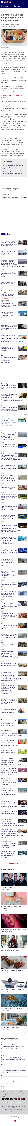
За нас (3, 1106)
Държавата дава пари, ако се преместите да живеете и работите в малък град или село (8, 722)
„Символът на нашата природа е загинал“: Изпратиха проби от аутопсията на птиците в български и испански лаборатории (13, 263)
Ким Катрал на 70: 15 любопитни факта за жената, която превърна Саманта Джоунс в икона (13, 1059)
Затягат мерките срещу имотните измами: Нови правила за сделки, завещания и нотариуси (9, 408)
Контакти (23, 1106)
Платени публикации (16, 1106)
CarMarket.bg (5, 1092)
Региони (17, 6)
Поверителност (10, 1109)
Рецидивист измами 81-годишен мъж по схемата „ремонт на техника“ (9, 710)
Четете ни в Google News (14, 1102)
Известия (15, 1111)
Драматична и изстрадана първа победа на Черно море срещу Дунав (13, 1082)
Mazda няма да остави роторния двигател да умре (8, 252)
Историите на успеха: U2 (9, 887)
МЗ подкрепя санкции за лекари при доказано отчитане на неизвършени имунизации (9, 359)
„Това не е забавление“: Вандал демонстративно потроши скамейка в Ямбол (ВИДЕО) (9, 497)
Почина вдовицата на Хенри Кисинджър (8, 282)
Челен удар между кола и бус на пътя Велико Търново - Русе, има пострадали (9, 854)
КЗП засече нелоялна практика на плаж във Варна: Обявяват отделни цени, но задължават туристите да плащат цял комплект (12, 338)
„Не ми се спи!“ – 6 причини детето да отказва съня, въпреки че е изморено (8, 304)
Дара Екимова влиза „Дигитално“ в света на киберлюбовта (13, 930)
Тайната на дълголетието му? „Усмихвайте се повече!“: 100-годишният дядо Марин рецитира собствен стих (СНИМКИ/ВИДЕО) (11, 457)
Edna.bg (8, 1094)
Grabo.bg (22, 1092)
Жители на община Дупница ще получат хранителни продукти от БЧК (13, 166)
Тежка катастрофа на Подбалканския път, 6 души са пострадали (8, 516)
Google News (7, 197)
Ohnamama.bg (16, 1092)
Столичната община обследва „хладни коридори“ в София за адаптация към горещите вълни (9, 605)
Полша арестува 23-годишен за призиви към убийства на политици (9, 584)
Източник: (3, 182)
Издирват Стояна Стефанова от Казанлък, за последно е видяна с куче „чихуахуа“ (9, 844)
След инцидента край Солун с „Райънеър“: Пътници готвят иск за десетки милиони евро (8, 468)
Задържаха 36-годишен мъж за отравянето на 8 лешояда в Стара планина (9, 701)
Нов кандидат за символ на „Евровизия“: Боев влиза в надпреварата (9, 813)
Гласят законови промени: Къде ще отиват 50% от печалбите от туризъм (8, 791)
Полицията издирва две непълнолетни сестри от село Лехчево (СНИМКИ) (9, 635)
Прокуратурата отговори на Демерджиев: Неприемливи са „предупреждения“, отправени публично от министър (12, 397)
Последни (4, 6)
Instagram (25, 197)
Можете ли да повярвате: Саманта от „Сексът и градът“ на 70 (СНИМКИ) (8, 781)
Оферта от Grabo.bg (5, 416)
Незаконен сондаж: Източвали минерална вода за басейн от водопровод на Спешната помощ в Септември (9, 540)
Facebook (16, 197)
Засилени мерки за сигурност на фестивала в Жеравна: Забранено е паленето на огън (9, 507)
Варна (5, 233)
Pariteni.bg (3, 1094)
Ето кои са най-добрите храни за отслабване (11, 907)
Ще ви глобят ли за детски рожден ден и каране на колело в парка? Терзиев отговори (9, 743)
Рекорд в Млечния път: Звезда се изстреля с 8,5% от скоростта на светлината (13, 1071)
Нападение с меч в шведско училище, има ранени (8, 348)
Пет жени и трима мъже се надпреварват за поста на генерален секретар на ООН (9, 594)
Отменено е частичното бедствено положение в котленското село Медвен (9, 626)
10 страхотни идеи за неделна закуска (13, 1027)
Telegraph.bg (22, 1094)
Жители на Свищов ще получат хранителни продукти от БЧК (13, 173)
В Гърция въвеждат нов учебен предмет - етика (9, 664)
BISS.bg (10, 1092)
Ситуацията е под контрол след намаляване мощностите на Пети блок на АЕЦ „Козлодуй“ (11, 732)
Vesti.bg (12, 1094)
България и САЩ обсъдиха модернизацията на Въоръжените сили (7, 293)
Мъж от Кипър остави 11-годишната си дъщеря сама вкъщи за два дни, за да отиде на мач (9, 243)
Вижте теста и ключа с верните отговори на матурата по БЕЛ (8, 487)
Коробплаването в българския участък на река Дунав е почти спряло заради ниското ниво (9, 562)
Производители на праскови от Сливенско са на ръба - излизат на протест (9, 616)
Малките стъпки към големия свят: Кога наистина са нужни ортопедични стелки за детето (11, 761)
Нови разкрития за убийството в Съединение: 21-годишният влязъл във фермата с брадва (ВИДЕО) (10, 655)
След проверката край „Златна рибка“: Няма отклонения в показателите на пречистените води (8, 436)
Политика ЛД (20, 1109)
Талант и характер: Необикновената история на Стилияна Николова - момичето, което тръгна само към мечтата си (13, 1046)
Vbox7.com (9, 1091)
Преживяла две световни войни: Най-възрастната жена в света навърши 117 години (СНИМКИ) (13, 804)
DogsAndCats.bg (20, 1091)
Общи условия (20, 1117)
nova (4, 1051)
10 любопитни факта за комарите (11, 1008)
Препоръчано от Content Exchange (18, 1032)
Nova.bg (16, 1094)
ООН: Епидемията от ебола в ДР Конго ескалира (7, 644)
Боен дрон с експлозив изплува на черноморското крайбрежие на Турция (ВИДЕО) (8, 574)
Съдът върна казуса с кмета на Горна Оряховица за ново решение (8, 314)
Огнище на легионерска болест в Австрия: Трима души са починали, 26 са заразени (9, 551)
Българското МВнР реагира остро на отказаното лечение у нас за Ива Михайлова (8, 478)
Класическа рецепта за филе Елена (12, 971)
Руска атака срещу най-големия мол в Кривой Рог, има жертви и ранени (9, 274)
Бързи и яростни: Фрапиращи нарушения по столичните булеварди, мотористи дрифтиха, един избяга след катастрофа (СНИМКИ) (10, 527)
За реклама (8, 1106)
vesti (4, 1075)
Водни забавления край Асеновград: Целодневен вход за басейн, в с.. (9, 422)
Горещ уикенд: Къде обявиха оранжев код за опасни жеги (9, 752)
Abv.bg (4, 1091)
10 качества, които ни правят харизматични (10, 951)
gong (4, 1086)
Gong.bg (14, 1091)
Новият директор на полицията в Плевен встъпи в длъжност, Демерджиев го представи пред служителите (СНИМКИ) (10, 689)
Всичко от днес (14, 863)
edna (4, 1064)
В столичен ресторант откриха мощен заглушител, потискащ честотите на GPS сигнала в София (12, 822)
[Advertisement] (14, 215)
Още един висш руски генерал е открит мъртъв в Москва (9, 446)
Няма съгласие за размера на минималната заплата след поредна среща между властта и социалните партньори (12, 833)
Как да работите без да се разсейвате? (13, 990)
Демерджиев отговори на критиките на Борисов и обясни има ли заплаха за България (9, 327)
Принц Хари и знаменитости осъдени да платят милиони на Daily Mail (9, 386)
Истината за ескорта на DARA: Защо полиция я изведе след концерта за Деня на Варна (9, 771)
